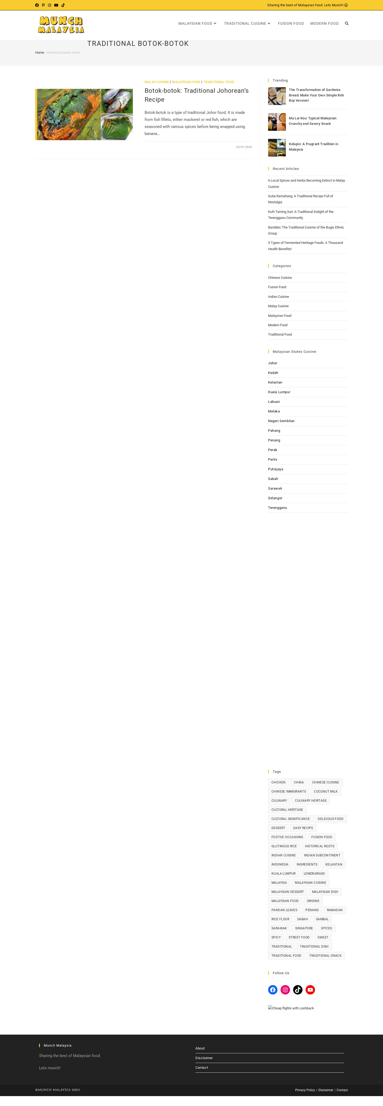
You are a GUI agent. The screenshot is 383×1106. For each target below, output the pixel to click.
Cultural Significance (290, 819)
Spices (326, 928)
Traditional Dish (314, 946)
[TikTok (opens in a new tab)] (63, 5)
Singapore (304, 928)
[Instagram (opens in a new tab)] (49, 5)
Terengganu (277, 508)
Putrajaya (275, 469)
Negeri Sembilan (281, 421)
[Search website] (347, 23)
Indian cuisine (283, 855)
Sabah (273, 479)
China (299, 782)
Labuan (274, 402)
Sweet (323, 937)
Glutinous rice (284, 846)
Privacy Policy (305, 1090)
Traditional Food (219, 82)
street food (299, 937)
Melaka (274, 411)
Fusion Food (277, 287)
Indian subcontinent (322, 855)
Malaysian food (285, 901)
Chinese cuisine (325, 782)
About (200, 1048)
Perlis (272, 459)
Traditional (281, 946)
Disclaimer (204, 1058)
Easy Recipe (303, 828)
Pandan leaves (284, 910)
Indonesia (280, 864)
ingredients (307, 864)
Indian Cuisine (278, 297)
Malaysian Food (186, 82)
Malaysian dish (325, 892)
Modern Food (277, 325)
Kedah (273, 373)
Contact (201, 1068)
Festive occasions (287, 837)
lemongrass (314, 873)
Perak (272, 450)
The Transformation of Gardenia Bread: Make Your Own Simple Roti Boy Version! (316, 95)
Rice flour (280, 919)
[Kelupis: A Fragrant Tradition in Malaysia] (277, 148)
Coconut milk (326, 791)
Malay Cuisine (157, 82)
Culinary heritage (311, 800)
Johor (272, 363)
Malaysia (279, 883)
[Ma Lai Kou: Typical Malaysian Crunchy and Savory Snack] (277, 122)
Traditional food (286, 955)
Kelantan (275, 382)
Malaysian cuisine (310, 883)
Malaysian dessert (287, 892)
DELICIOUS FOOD (330, 819)
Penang (274, 440)
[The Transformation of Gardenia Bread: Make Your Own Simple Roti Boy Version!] (277, 96)
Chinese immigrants (288, 791)
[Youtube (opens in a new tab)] (56, 5)
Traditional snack (325, 955)
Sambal (322, 919)
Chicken (278, 782)
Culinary (279, 800)
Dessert (278, 828)
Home (39, 52)
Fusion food (321, 837)
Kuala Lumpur (279, 392)
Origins (313, 901)
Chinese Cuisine (280, 278)
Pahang (274, 430)
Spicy (276, 937)
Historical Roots (319, 846)
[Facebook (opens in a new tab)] (37, 5)
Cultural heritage (287, 810)
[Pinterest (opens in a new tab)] (43, 5)
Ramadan (335, 910)
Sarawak (275, 488)
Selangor (275, 498)
